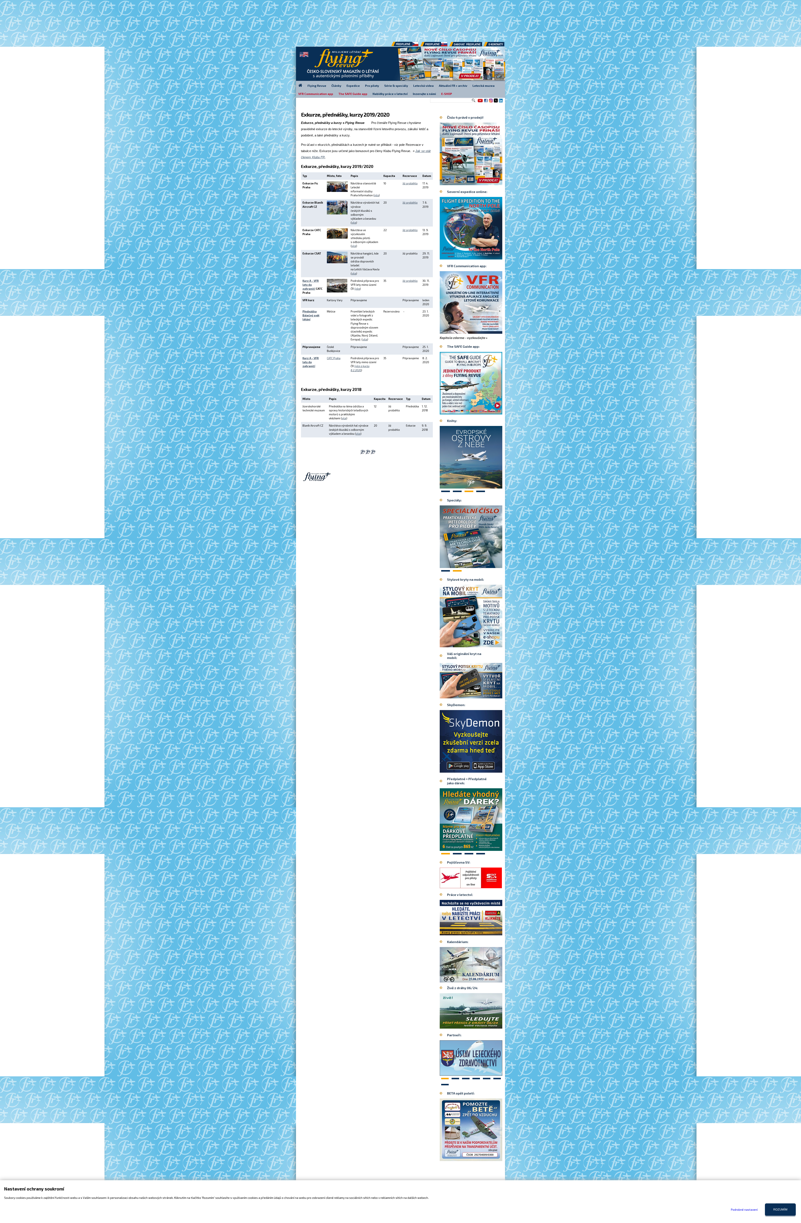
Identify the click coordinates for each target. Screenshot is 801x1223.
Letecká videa (423, 85)
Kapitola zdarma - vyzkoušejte (462, 338)
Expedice (353, 85)
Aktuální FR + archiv (453, 85)
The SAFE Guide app (352, 94)
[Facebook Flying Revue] (485, 102)
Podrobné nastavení (744, 1209)
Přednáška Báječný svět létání (310, 315)
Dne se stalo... (479, 979)
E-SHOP (446, 94)
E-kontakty (498, 45)
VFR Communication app (315, 94)
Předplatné (434, 45)
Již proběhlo (410, 183)
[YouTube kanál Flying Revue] (479, 102)
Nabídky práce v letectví (390, 94)
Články (336, 85)
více (376, 195)
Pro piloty (372, 85)
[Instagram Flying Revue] (490, 102)
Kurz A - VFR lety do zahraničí (310, 284)
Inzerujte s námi (424, 94)
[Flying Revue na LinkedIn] (500, 102)
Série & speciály (396, 85)
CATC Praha (333, 358)
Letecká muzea (483, 85)
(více (357, 288)
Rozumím (780, 1209)
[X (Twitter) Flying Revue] (495, 102)
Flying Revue (316, 85)
